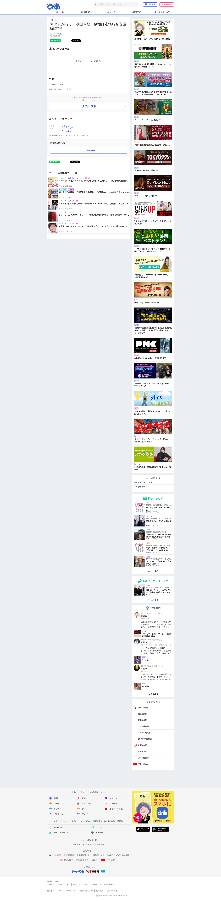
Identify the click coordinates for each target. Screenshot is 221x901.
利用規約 (99, 890)
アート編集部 (143, 726)
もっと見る (153, 571)
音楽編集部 (142, 720)
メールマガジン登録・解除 (103, 884)
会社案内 (50, 890)
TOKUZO (90, 150)
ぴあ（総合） (143, 707)
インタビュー (59, 814)
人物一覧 (50, 884)
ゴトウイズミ (67, 128)
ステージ (113, 798)
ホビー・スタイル (117, 808)
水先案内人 (137, 12)
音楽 (84, 798)
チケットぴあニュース (143, 482)
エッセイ (111, 12)
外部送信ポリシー (86, 890)
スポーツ (113, 803)
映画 (56, 798)
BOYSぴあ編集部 (145, 739)
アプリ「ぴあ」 (63, 884)
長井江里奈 (66, 130)
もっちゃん (66, 125)
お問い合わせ (111, 890)
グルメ (84, 808)
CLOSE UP (85, 12)
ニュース (60, 12)
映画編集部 (142, 714)
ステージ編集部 (144, 732)
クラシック (86, 803)
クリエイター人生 (162, 12)
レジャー (57, 808)
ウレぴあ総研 (139, 486)
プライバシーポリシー (66, 890)
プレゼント (86, 814)
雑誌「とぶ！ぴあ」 (81, 884)
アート (57, 803)
